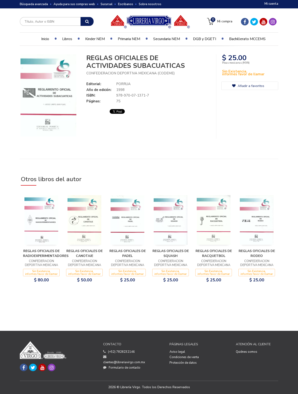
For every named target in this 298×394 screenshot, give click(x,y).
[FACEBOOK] (245, 21)
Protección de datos (183, 363)
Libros (67, 38)
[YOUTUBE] (263, 21)
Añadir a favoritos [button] (250, 86)
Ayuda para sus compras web (74, 4)
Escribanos (125, 4)
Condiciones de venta (184, 357)
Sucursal (106, 4)
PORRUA (123, 84)
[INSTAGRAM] (273, 21)
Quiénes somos (246, 352)
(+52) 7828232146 (121, 352)
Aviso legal (177, 352)
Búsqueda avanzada (34, 4)
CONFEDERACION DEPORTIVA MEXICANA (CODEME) (130, 73)
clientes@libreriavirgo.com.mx (124, 362)
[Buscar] (87, 21)
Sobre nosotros (150, 4)
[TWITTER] (254, 21)
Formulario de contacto (124, 368)
